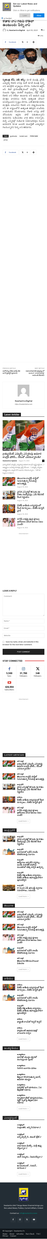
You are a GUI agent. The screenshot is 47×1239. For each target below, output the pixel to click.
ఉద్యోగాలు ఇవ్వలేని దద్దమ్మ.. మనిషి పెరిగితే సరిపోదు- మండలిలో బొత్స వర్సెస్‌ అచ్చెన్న (30, 865)
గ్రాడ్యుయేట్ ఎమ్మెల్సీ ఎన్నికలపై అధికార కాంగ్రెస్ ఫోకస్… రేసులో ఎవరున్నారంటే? (30, 766)
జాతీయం (19, 797)
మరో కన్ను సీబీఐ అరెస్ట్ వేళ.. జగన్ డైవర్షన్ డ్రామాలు (12, 372)
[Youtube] (33, 1219)
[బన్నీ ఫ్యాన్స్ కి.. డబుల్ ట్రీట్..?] (9, 1136)
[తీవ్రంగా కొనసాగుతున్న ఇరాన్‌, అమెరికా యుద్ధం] (9, 1077)
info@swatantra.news (28, 1213)
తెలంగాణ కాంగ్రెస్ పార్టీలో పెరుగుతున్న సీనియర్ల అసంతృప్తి (28, 481)
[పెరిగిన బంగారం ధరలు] (9, 1067)
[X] (27, 1219)
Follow (23, 667)
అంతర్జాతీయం (21, 1054)
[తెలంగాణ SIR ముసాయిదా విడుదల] (9, 961)
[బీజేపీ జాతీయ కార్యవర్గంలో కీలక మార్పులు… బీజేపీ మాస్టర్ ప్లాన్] (9, 508)
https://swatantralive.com (23, 404)
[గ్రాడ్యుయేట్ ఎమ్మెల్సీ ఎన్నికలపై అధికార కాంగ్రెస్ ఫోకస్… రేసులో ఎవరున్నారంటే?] (23, 435)
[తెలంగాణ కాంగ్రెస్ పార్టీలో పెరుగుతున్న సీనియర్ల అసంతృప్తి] (9, 481)
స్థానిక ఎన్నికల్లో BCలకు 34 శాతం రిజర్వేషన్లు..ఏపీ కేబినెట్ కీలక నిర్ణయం (30, 494)
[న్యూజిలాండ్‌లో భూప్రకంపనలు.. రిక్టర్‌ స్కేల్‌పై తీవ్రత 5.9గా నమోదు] (9, 1097)
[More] (33, 42)
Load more (23, 821)
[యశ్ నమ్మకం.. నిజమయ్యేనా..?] (9, 1156)
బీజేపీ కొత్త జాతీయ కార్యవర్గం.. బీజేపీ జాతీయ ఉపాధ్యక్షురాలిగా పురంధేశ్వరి (30, 877)
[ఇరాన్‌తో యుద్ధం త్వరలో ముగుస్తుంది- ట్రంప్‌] (9, 1057)
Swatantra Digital (17, 30)
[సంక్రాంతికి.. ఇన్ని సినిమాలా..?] (9, 1126)
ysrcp (6, 140)
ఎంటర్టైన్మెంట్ (20, 1124)
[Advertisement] (23, 260)
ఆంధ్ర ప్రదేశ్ (20, 784)
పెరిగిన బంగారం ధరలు (26, 1068)
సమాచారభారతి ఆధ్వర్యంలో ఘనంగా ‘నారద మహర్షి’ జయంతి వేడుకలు (35, 373)
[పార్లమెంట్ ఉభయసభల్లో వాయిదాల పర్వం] (9, 1030)
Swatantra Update (10, 461)
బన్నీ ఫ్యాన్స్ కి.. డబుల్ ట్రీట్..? (29, 1137)
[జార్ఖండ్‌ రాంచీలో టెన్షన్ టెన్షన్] (9, 1021)
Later (25, 15)
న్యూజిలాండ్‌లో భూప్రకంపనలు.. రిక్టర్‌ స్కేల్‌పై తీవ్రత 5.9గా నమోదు (30, 1100)
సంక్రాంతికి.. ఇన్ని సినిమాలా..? (29, 1128)
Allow (39, 15)
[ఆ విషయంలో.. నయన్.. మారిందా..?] (9, 1165)
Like (9, 667)
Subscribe (9, 681)
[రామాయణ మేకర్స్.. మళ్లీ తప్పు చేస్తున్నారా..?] (9, 1145)
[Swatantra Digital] (5, 30)
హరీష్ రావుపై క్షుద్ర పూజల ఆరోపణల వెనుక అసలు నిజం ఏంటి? (30, 522)
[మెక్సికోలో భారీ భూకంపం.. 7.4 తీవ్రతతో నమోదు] (9, 1087)
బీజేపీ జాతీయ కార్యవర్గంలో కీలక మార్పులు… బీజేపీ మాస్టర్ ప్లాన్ (30, 508)
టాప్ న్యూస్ (7, 449)
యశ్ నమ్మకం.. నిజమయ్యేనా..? (29, 1157)
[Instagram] (20, 1219)
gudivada (13, 136)
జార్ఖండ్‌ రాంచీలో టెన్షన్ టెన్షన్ (29, 1022)
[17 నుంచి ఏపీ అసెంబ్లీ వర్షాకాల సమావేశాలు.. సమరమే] (9, 888)
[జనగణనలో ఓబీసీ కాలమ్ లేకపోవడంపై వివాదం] (9, 852)
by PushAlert (8, 18)
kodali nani (23, 136)
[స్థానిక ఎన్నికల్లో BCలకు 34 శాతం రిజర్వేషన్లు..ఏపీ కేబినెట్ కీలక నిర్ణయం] (9, 495)
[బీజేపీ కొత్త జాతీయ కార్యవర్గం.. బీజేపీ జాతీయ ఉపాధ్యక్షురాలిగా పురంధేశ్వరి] (9, 875)
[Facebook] (13, 1219)
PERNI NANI (34, 136)
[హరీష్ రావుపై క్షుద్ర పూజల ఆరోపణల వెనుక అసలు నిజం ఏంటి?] (9, 522)
